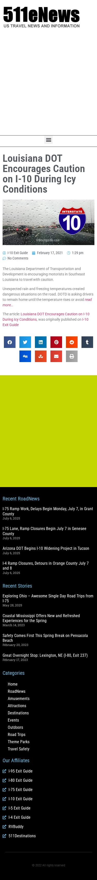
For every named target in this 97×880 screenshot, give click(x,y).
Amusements (18, 698)
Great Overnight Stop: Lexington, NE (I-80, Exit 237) (45, 655)
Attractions (17, 705)
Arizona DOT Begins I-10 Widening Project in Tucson (46, 548)
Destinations (18, 713)
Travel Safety (18, 749)
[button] (48, 140)
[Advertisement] (48, 82)
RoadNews (16, 691)
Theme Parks (18, 741)
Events (13, 720)
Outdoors (15, 727)
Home (13, 684)
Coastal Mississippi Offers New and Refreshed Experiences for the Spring (41, 618)
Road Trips (16, 734)
